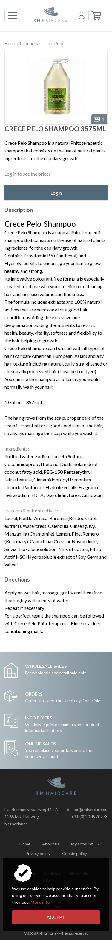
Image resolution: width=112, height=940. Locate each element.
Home (10, 43)
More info (40, 902)
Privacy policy (37, 853)
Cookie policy (74, 853)
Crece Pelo (52, 43)
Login (56, 193)
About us (50, 843)
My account (82, 843)
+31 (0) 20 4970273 (89, 816)
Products (29, 43)
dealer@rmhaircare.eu (87, 809)
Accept (56, 917)
